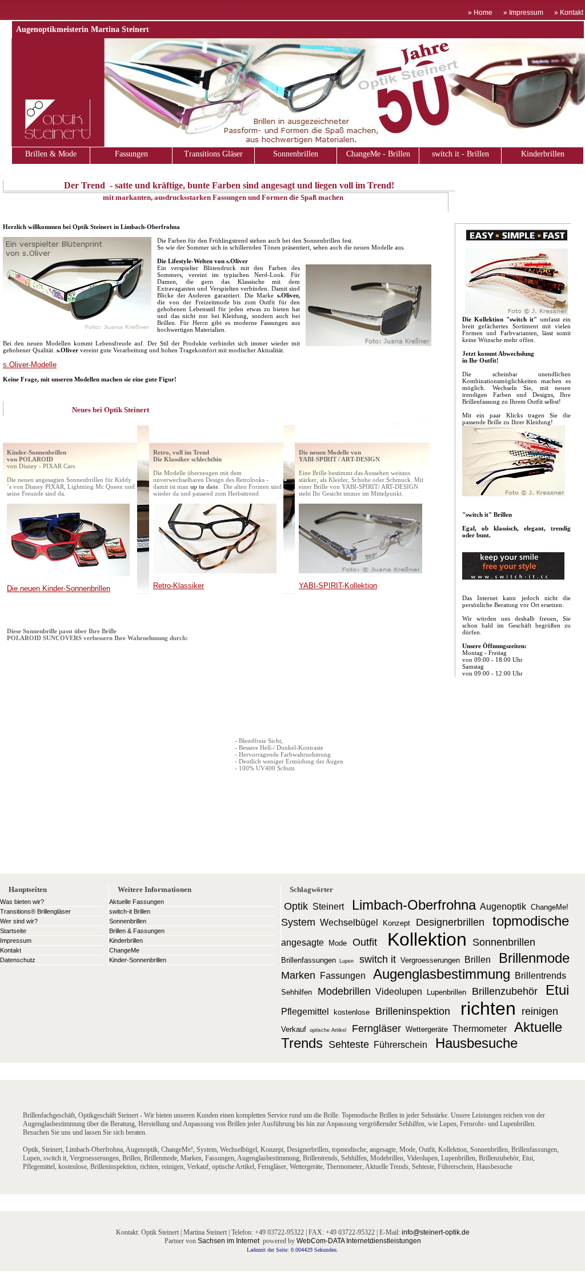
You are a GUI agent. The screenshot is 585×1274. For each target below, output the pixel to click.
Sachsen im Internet (228, 1241)
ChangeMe (124, 950)
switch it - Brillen (460, 154)
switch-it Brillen (129, 911)
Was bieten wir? (22, 901)
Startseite (13, 930)
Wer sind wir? (19, 921)
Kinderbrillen (542, 154)
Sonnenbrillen (295, 154)
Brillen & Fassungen (137, 930)
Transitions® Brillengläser (35, 911)
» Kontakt (569, 13)
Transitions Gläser (213, 154)
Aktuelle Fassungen (136, 901)
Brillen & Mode (51, 154)
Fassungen (131, 154)
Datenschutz (17, 959)
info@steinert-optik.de (436, 1232)
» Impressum (523, 13)
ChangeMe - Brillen (378, 154)
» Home (480, 13)
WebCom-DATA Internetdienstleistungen (358, 1241)
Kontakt (10, 950)
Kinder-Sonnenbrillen (137, 959)
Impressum (15, 940)
